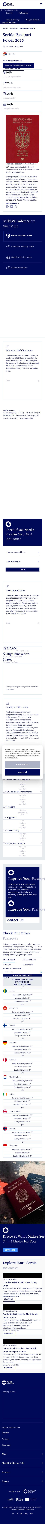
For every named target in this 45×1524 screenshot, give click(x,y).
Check (22, 569)
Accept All (22, 772)
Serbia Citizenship (11, 1311)
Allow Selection (22, 764)
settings (12, 756)
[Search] (40, 972)
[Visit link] (22, 1275)
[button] (7, 206)
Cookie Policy (12, 758)
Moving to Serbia (11, 1279)
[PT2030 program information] (22, 1499)
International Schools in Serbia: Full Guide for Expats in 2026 (19, 1350)
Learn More (10, 1250)
